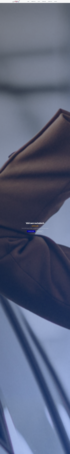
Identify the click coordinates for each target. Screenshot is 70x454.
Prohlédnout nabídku (31, 231)
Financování (44, 1)
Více (35, 450)
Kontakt (55, 1)
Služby (39, 1)
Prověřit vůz (50, 1)
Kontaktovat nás (39, 231)
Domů (28, 1)
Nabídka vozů (33, 1)
